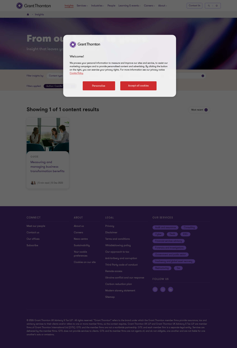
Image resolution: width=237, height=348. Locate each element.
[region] (119, 66)
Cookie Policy (76, 73)
